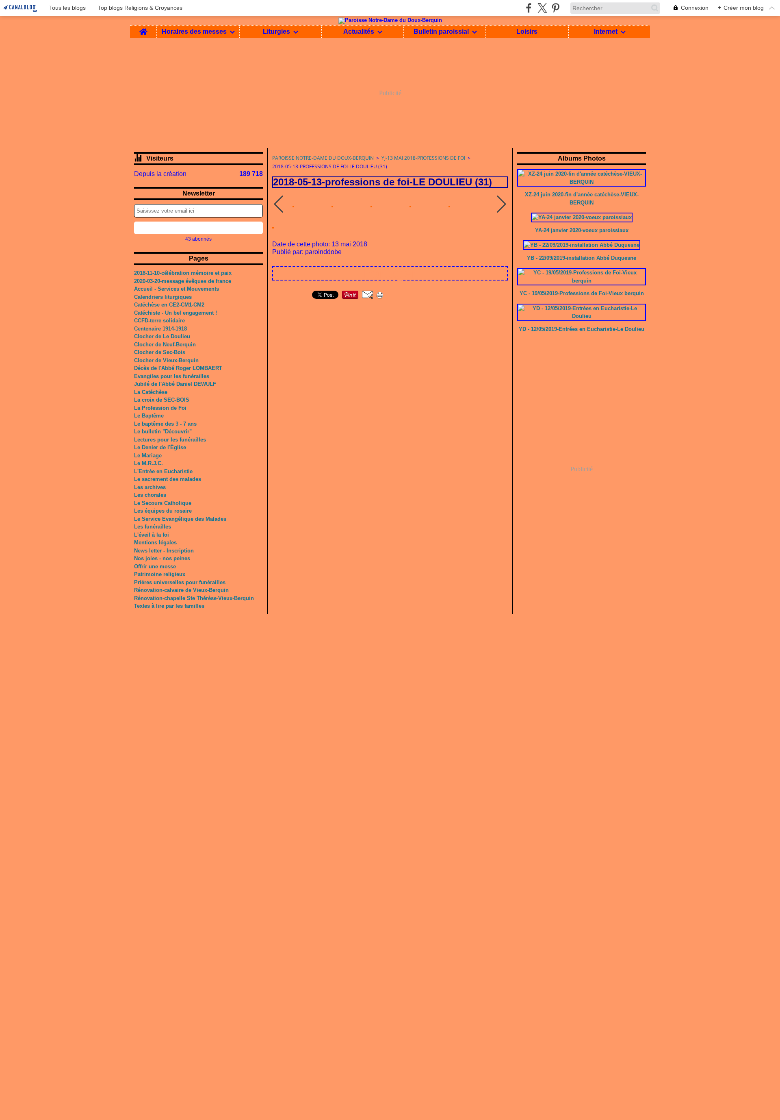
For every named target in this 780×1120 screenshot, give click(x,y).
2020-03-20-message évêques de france (182, 281)
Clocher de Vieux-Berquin (166, 360)
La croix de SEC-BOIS (161, 400)
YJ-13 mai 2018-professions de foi (423, 157)
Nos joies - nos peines (162, 558)
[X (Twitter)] (542, 8)
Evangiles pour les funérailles (171, 376)
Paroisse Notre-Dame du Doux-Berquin (323, 157)
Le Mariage (148, 455)
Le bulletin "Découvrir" (163, 431)
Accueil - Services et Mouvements (176, 289)
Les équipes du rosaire (163, 511)
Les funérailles (152, 527)
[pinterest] (555, 8)
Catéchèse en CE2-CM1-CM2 (169, 305)
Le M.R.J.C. (148, 463)
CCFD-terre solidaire (159, 321)
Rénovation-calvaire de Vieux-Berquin (181, 590)
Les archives (150, 487)
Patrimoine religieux (159, 574)
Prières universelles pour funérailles (179, 582)
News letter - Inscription (164, 551)
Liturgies (276, 31)
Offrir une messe (155, 566)
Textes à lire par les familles (169, 606)
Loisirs (526, 31)
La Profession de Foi (160, 408)
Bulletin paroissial (441, 31)
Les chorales (150, 495)
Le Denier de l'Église (160, 447)
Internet (606, 31)
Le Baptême (149, 416)
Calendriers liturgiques (163, 297)
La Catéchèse (150, 392)
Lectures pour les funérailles (170, 440)
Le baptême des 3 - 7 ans (165, 424)
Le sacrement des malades (167, 479)
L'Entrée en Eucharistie (163, 471)
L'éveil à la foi (151, 535)
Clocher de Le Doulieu (162, 336)
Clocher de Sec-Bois (159, 352)
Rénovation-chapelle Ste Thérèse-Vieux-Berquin (194, 598)
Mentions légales (155, 542)
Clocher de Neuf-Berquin (165, 344)
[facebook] (529, 8)
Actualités (358, 31)
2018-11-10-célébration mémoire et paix (183, 273)
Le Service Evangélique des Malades (180, 519)
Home (143, 29)
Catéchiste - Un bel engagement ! (175, 313)
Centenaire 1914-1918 (160, 329)
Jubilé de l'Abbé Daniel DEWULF (175, 384)
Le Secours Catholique (162, 503)
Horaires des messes (194, 31)
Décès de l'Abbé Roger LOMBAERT (178, 368)
